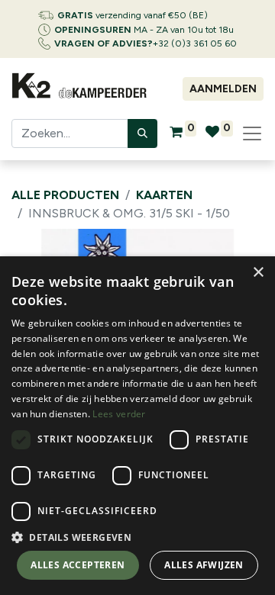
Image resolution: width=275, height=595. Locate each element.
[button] (137, 537)
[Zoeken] (142, 133)
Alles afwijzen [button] (204, 564)
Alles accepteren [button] (78, 564)
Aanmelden (223, 88)
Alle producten (65, 195)
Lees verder (118, 413)
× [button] (258, 272)
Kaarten (164, 195)
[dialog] (137, 425)
